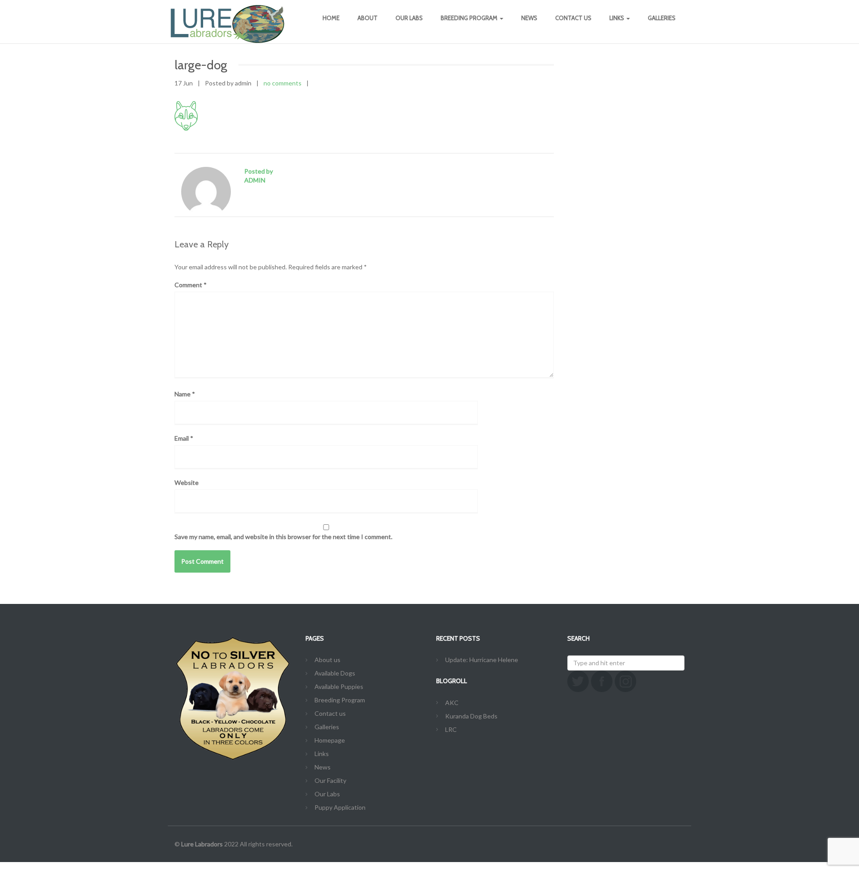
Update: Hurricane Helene (481, 659)
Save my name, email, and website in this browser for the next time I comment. (283, 536)
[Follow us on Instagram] (625, 681)
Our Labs (409, 17)
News (529, 17)
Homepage (330, 740)
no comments (283, 83)
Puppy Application (340, 807)
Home (331, 17)
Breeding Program (470, 17)
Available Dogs (335, 673)
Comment (190, 285)
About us (327, 659)
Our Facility (330, 780)
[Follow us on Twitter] (578, 681)
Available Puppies (339, 686)
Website (186, 482)
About (367, 17)
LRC (451, 729)
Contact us (573, 17)
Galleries (662, 17)
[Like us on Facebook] (601, 681)
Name (184, 394)
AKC (452, 702)
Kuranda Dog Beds (471, 716)
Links (617, 17)
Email (183, 438)
